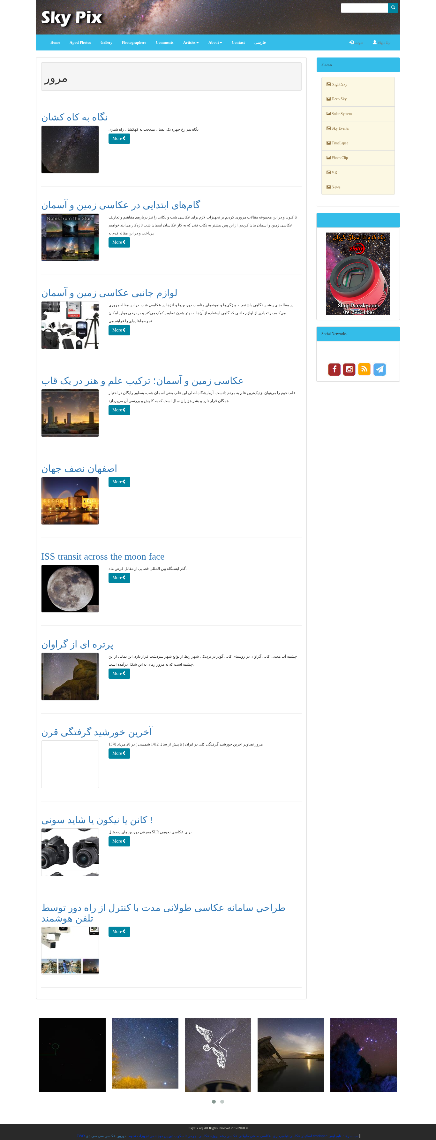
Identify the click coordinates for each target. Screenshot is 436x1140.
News (336, 187)
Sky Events (340, 128)
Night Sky (339, 84)
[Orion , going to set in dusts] (291, 1055)
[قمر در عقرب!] (218, 1055)
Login (358, 42)
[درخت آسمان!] (363, 1055)
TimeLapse (339, 143)
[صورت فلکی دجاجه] (145, 1055)
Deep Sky (339, 99)
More (117, 138)
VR (334, 172)
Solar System (341, 113)
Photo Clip (339, 158)
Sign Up (383, 42)
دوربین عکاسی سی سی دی (106, 1136)
